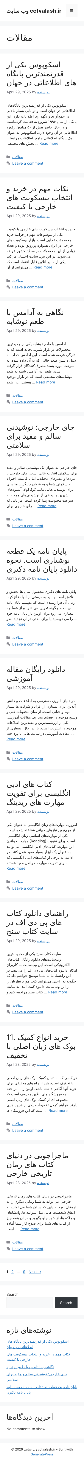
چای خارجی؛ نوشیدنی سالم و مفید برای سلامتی (40, 435)
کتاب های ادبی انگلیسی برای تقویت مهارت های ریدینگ (38, 793)
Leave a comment (27, 163)
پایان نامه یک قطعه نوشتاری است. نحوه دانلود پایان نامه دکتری (41, 559)
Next (35, 1272)
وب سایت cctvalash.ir (33, 10)
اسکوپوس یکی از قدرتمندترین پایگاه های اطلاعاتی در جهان (41, 73)
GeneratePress (42, 1454)
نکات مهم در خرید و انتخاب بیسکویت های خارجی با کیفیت (39, 197)
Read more (48, 143)
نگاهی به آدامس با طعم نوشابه (35, 317)
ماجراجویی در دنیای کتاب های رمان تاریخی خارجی (37, 1164)
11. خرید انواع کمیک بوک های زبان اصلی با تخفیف (41, 1046)
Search (12, 1294)
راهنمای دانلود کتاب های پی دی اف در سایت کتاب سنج (37, 922)
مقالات (17, 157)
